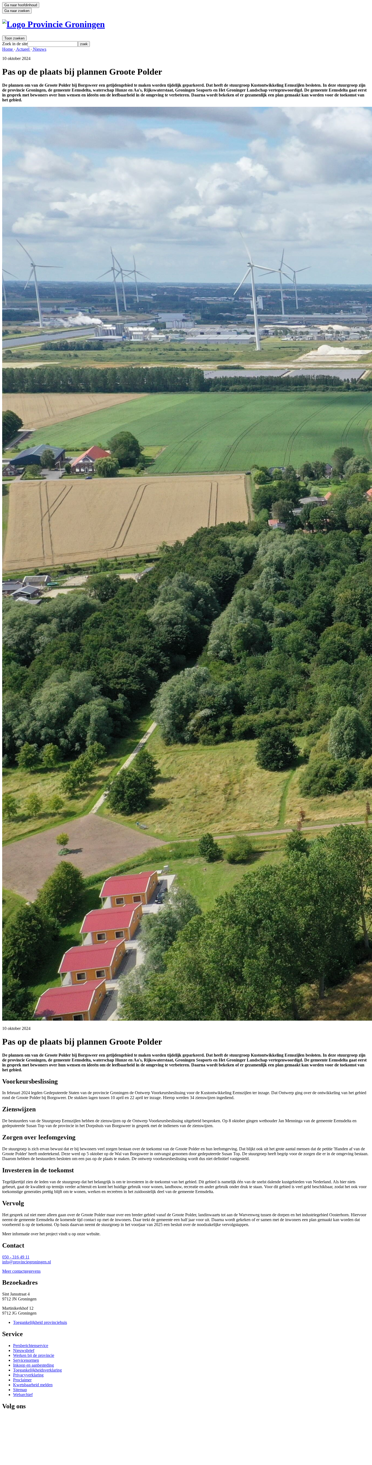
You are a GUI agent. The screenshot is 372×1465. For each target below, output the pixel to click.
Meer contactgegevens (21, 1271)
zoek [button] (84, 44)
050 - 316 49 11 (15, 1257)
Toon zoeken (14, 38)
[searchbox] (53, 44)
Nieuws (39, 49)
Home (8, 49)
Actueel (23, 49)
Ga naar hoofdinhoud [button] (20, 5)
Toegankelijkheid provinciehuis (40, 1322)
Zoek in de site (15, 43)
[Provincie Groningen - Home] (53, 24)
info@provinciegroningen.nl (26, 1262)
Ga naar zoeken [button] (16, 11)
